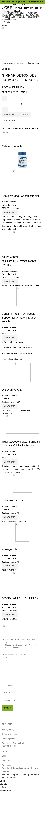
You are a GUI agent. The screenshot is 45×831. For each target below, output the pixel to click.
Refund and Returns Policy (14, 743)
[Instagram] (13, 667)
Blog (4, 756)
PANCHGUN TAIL (13, 500)
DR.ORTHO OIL (12, 389)
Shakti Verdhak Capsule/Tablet (20, 195)
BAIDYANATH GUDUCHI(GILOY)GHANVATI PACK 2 (20, 261)
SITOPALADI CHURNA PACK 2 (21, 598)
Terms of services (9, 734)
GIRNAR (6, 69)
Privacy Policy (8, 729)
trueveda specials (15, 63)
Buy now (25, 114)
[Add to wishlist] (12, 191)
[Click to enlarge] (6, 54)
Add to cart (9, 114)
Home (4, 63)
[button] (10, 212)
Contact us (6, 765)
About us (6, 761)
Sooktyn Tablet (11, 549)
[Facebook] (6, 667)
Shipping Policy (9, 739)
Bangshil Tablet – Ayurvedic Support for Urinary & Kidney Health (19, 317)
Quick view (5, 191)
